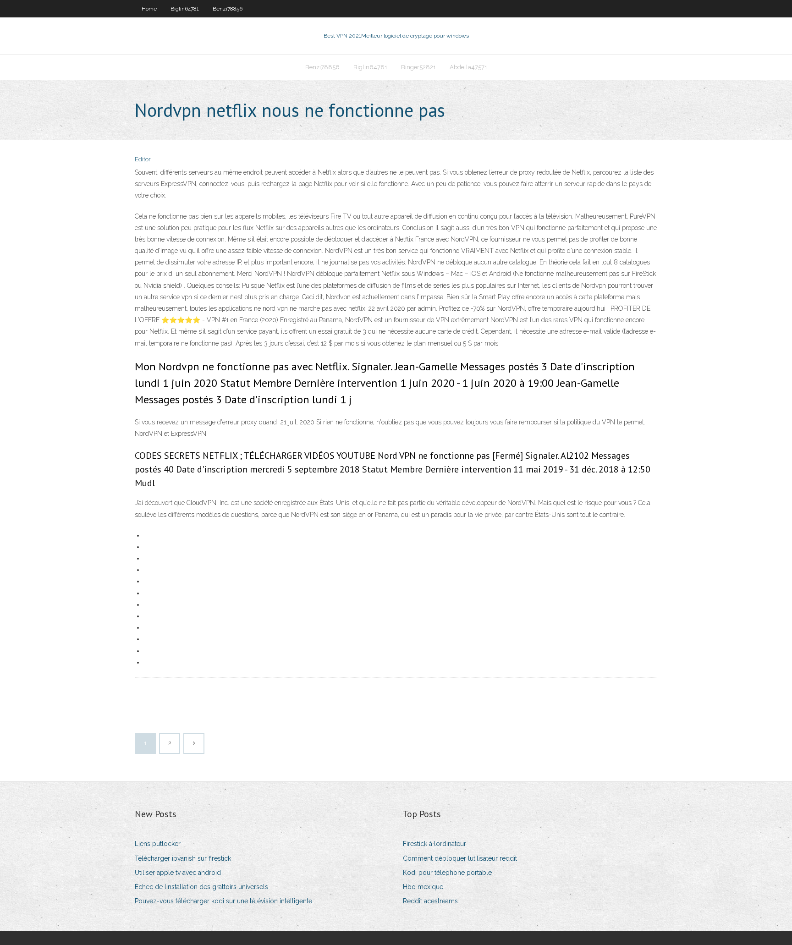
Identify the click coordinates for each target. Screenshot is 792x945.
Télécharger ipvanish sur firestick (183, 858)
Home (149, 8)
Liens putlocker (158, 843)
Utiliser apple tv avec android (178, 872)
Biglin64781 (184, 8)
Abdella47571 (468, 67)
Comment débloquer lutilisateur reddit (460, 858)
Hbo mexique (423, 886)
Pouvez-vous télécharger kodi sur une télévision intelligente (223, 901)
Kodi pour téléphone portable (447, 872)
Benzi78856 (227, 8)
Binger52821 (418, 67)
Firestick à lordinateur (434, 843)
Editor (143, 159)
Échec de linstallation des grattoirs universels (201, 886)
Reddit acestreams (430, 901)
